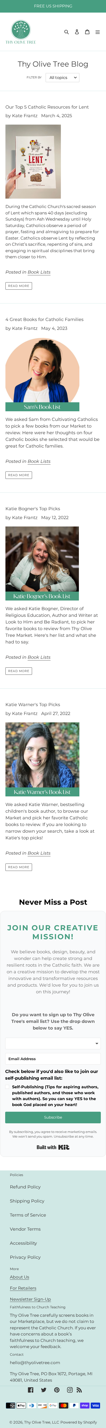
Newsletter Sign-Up (30, 1299)
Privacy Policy (25, 1257)
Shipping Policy (27, 1201)
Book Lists (39, 272)
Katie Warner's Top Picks (32, 704)
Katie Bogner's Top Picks (32, 508)
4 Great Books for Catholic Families (44, 319)
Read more (18, 286)
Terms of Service (28, 1215)
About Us (19, 1277)
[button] (53, 1088)
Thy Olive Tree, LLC (41, 1422)
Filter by (34, 77)
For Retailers (23, 1288)
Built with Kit (53, 1147)
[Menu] (97, 32)
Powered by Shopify (78, 1422)
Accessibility (23, 1243)
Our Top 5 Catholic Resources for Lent (47, 107)
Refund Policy (25, 1187)
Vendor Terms (25, 1229)
